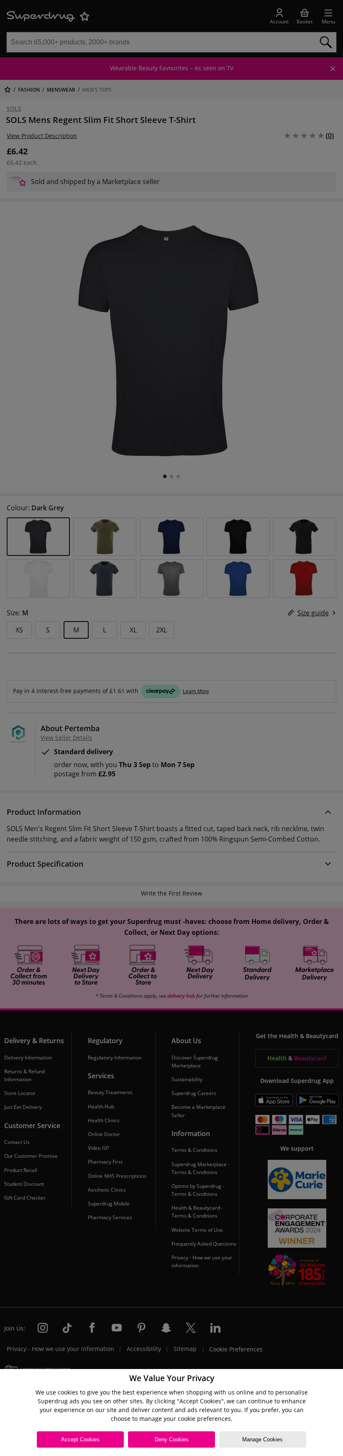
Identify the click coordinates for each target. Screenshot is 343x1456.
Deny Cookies (172, 1439)
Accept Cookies (80, 1439)
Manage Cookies (262, 1439)
